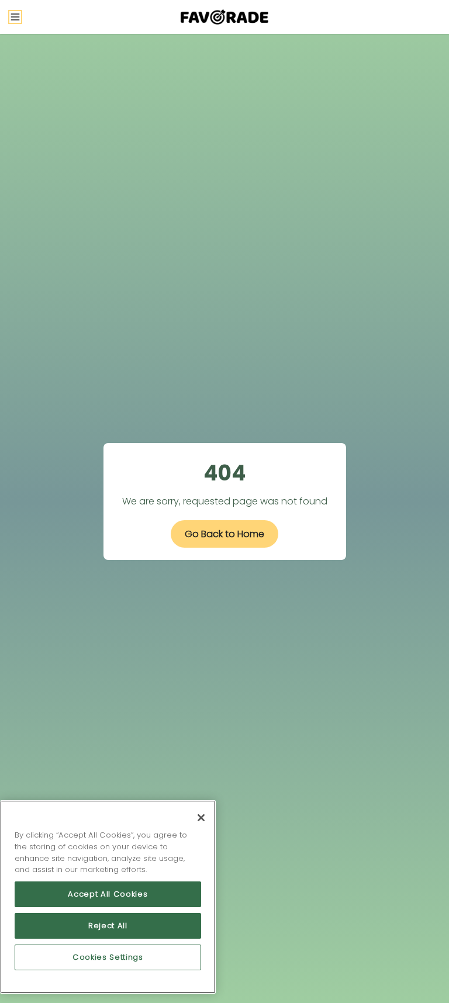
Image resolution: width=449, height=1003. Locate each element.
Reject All (107, 925)
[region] (108, 897)
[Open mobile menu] (15, 17)
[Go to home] (224, 17)
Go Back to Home (224, 534)
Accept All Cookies (107, 894)
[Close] (201, 818)
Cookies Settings (107, 957)
